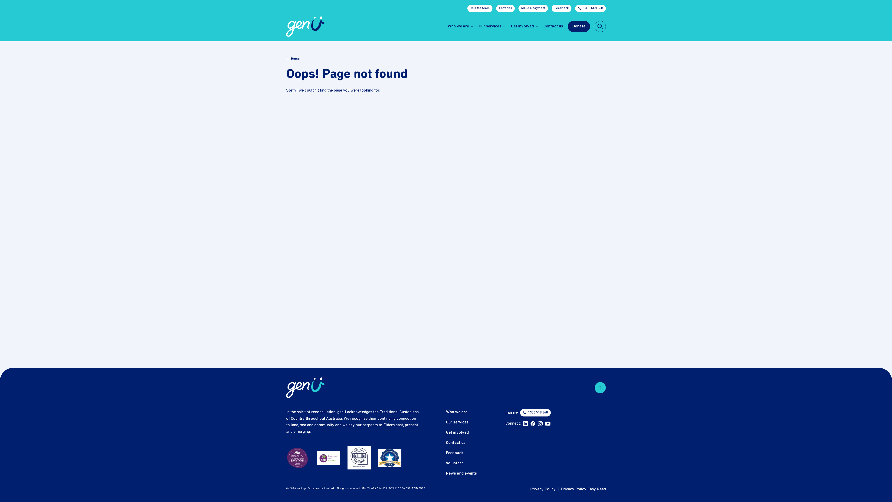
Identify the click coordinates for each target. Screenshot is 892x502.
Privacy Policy (543, 489)
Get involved (522, 26)
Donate (578, 26)
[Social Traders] (359, 457)
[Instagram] (540, 423)
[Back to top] (600, 387)
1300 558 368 (593, 8)
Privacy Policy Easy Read (583, 489)
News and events (461, 473)
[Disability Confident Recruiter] (297, 457)
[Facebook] (533, 423)
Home (295, 59)
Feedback (561, 8)
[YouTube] (548, 423)
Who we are (458, 26)
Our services (490, 26)
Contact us (553, 26)
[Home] (305, 26)
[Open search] (600, 26)
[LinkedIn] (525, 423)
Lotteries (505, 8)
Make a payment (533, 8)
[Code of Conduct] (389, 457)
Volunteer (454, 463)
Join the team (480, 8)
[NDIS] (328, 457)
